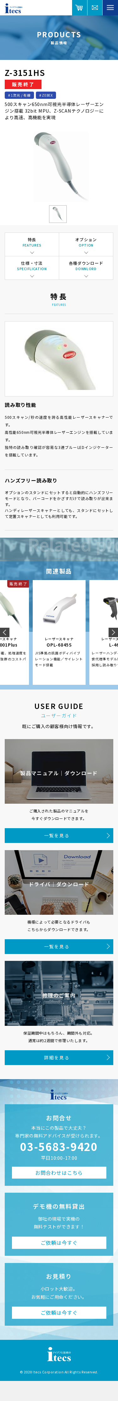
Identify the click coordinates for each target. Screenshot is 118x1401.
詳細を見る (57, 1057)
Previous (4, 632)
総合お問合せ (95, 7)
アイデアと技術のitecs (13, 8)
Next (113, 632)
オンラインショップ (79, 7)
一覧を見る (57, 835)
